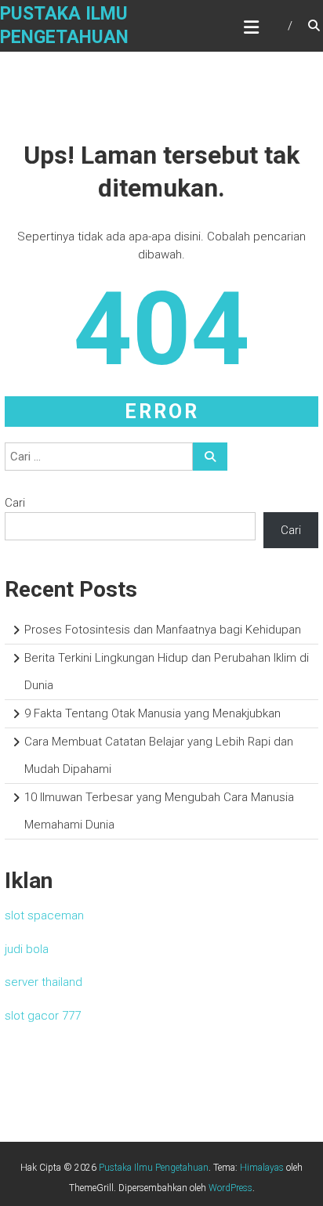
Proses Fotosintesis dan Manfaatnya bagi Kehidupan (162, 630)
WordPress (230, 1188)
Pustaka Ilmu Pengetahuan (154, 1167)
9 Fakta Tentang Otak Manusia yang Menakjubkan (152, 713)
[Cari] (210, 456)
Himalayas (262, 1167)
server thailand (43, 982)
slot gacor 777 (43, 1016)
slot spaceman (44, 915)
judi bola (27, 949)
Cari (15, 503)
